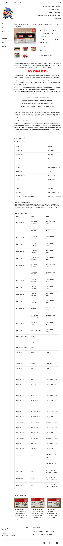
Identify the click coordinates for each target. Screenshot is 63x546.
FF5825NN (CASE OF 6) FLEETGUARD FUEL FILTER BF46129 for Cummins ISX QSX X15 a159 (21, 513)
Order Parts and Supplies (6, 33)
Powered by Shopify (21, 542)
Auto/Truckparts (13, 542)
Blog (3, 42)
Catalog (4, 39)
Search (4, 533)
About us (4, 27)
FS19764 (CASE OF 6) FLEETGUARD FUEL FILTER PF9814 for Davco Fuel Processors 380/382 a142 (53, 513)
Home (4, 24)
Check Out (58, 2)
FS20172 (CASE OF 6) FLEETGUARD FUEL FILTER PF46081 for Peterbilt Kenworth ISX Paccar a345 (37, 513)
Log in (15, 2)
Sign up (21, 2)
